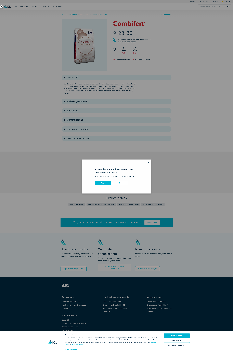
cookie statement (78, 344)
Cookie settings (176, 340)
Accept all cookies (176, 335)
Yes (102, 183)
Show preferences (71, 349)
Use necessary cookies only (177, 345)
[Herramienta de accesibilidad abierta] (1, 6)
